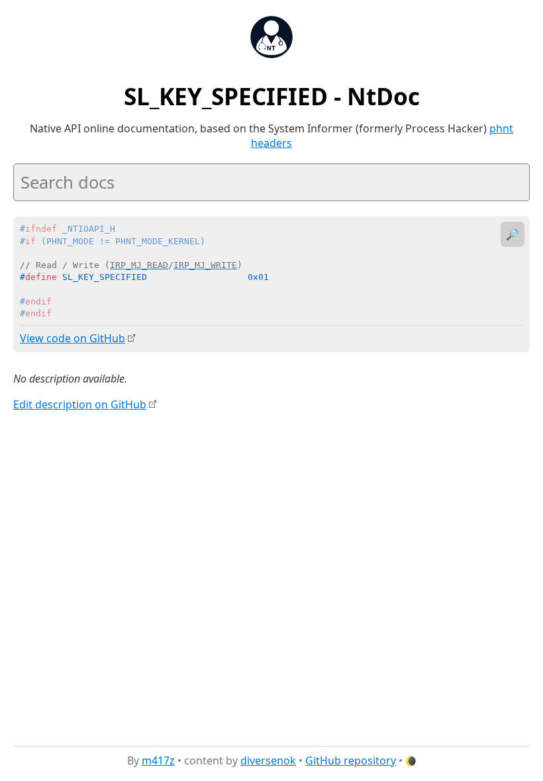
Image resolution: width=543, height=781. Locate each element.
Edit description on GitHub (79, 404)
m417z (158, 760)
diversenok (268, 760)
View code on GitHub (72, 338)
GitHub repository (350, 760)
